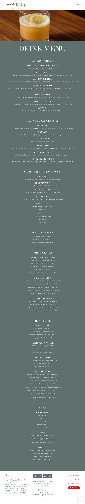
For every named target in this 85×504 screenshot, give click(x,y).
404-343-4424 (42, 490)
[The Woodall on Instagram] (40, 476)
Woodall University (74, 483)
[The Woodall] (15, 5)
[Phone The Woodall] (49, 476)
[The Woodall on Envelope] (45, 476)
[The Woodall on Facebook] (35, 476)
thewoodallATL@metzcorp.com (42, 495)
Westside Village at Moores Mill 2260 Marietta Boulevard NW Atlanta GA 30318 (42, 484)
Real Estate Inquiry (74, 475)
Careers (77, 479)
